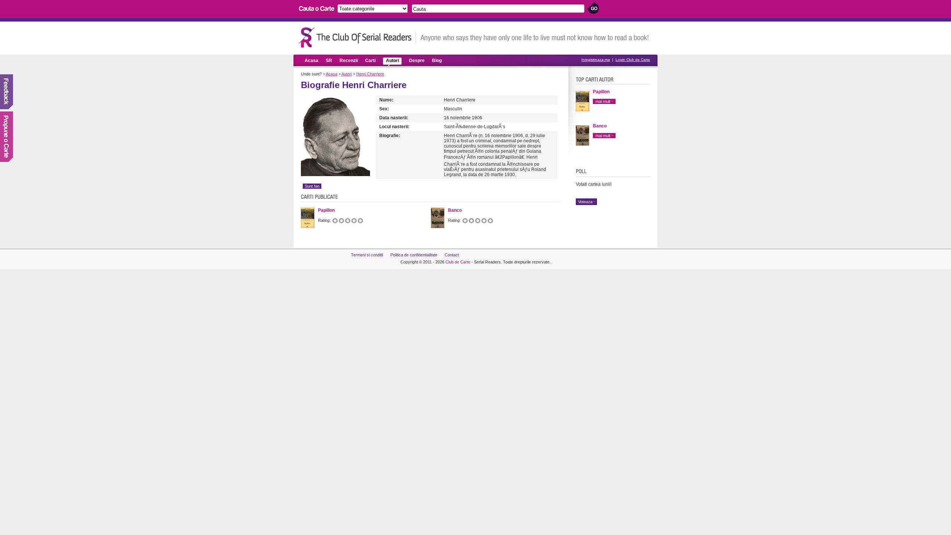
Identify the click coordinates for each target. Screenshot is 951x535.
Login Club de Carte (633, 60)
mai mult (602, 101)
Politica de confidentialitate (413, 255)
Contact (452, 255)
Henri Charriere (370, 74)
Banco (600, 126)
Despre (417, 60)
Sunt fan (312, 186)
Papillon (601, 91)
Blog (437, 60)
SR (329, 60)
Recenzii (349, 60)
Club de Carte (457, 262)
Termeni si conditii (367, 255)
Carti (370, 60)
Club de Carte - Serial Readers (357, 37)
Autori (392, 60)
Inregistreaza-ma (595, 60)
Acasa (311, 60)
